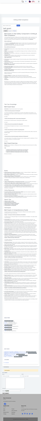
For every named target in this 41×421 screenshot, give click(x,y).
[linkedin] (24, 413)
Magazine (13, 413)
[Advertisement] (20, 7)
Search (18, 25)
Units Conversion (14, 410)
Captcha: (3, 390)
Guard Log (6, 326)
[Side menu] (25, 1)
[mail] (22, 413)
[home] (32, 2)
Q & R (4, 410)
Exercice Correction (8, 153)
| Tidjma (26, 419)
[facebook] (5, 403)
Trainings (4, 413)
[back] (39, 419)
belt (5, 321)
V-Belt (5, 330)
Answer (6, 116)
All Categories (6, 362)
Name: (3, 374)
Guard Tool (6, 328)
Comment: (4, 388)
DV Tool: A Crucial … (11, 355)
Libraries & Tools (6, 412)
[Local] (23, 1)
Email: (23, 374)
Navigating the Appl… (15, 351)
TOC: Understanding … (9, 356)
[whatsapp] (32, 413)
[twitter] (29, 413)
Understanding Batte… (10, 354)
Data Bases (13, 412)
